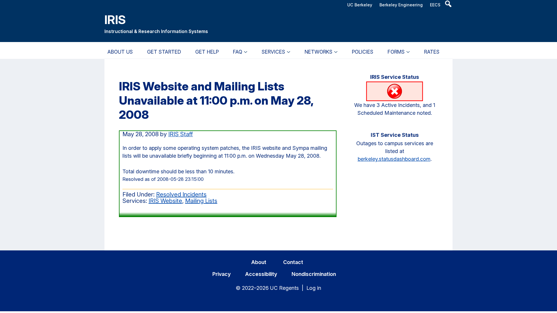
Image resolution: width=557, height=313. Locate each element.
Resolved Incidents (181, 194)
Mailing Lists (201, 200)
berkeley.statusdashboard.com (394, 159)
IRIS (115, 19)
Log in (313, 288)
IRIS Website (165, 200)
